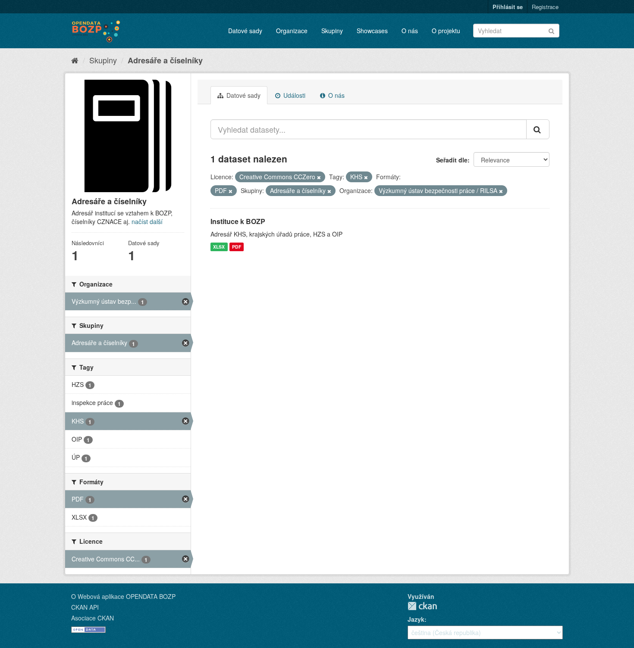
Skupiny (332, 30)
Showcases (372, 30)
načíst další (147, 221)
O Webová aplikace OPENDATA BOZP (123, 596)
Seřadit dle (452, 160)
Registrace (545, 7)
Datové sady (245, 30)
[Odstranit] (319, 177)
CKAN (422, 606)
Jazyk (416, 619)
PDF (236, 246)
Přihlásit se (508, 7)
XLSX (219, 246)
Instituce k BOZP (237, 221)
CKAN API (85, 607)
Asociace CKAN (92, 618)
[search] (537, 129)
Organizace (292, 30)
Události (293, 95)
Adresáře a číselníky (165, 60)
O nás (410, 30)
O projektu (446, 30)
